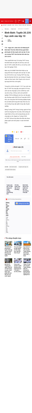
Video (13, 25)
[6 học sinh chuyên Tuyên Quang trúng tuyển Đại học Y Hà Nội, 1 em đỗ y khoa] (18, 260)
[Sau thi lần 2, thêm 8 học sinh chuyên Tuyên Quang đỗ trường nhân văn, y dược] (27, 243)
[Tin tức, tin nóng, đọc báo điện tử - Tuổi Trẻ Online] (2, 21)
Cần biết (15, 21)
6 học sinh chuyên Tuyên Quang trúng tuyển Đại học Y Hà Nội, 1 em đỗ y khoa (17, 268)
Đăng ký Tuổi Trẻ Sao (26, 21)
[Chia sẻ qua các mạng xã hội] (28, 138)
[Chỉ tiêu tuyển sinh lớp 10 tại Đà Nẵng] (18, 181)
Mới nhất (5, 25)
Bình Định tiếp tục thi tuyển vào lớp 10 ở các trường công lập (26, 188)
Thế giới (20, 25)
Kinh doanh (29, 25)
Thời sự (16, 25)
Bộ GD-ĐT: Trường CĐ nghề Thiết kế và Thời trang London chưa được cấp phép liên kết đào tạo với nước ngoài (8, 270)
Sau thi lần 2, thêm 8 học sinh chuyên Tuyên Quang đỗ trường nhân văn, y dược (26, 251)
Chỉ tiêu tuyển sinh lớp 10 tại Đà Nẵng (17, 187)
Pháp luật (24, 25)
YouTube (11, 21)
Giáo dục (7, 29)
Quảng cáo (19, 21)
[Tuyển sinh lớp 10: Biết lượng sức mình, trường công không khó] (10, 181)
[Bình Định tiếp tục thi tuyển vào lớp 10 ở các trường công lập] (26, 181)
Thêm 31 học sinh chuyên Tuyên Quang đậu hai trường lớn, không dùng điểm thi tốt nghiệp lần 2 (26, 269)
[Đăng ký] (22, 203)
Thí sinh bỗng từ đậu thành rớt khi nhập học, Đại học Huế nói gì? (17, 249)
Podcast (6, 21)
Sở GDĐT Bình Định (10, 169)
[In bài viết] (2, 53)
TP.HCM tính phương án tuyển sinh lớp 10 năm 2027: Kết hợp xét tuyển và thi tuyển (8, 251)
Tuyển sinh (13, 29)
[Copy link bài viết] (25, 138)
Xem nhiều (9, 25)
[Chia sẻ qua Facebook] (21, 138)
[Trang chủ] (1, 25)
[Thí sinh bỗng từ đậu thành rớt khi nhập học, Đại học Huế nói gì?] (18, 243)
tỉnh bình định (13, 167)
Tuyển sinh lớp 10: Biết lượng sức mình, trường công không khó (10, 189)
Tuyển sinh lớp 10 (23, 167)
